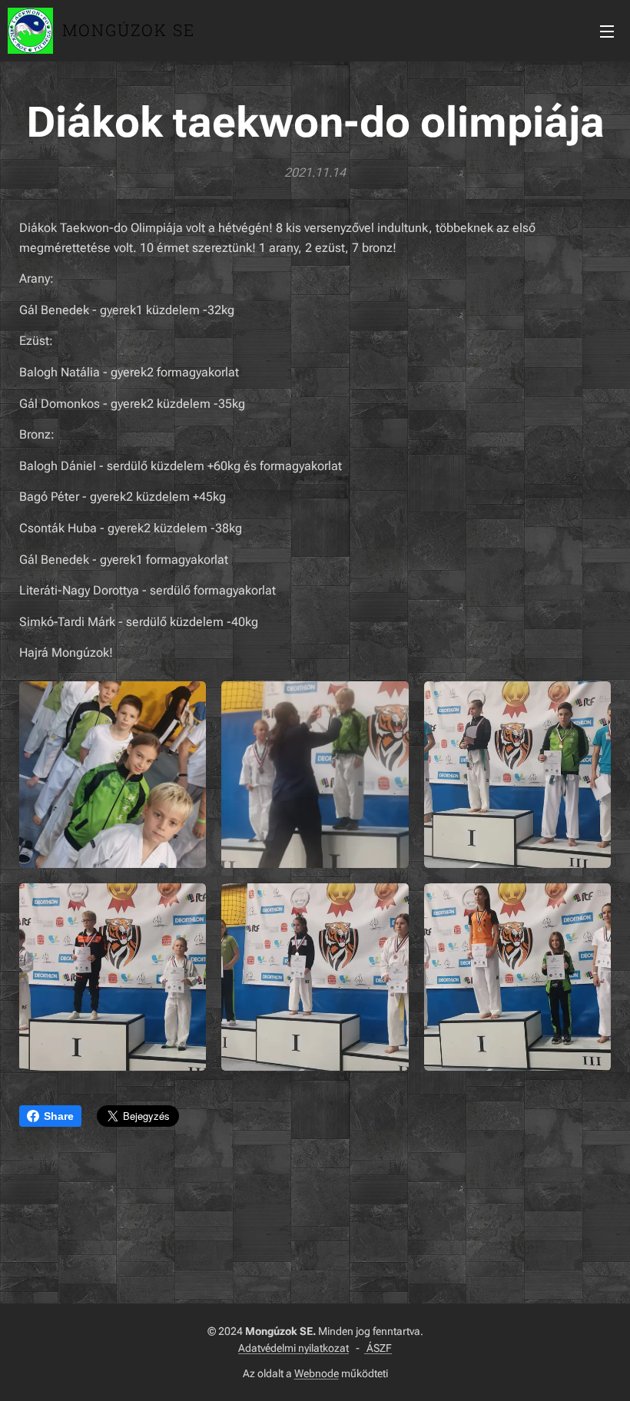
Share (59, 1116)
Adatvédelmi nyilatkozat (293, 1348)
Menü (607, 30)
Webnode (316, 1373)
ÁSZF (378, 1348)
